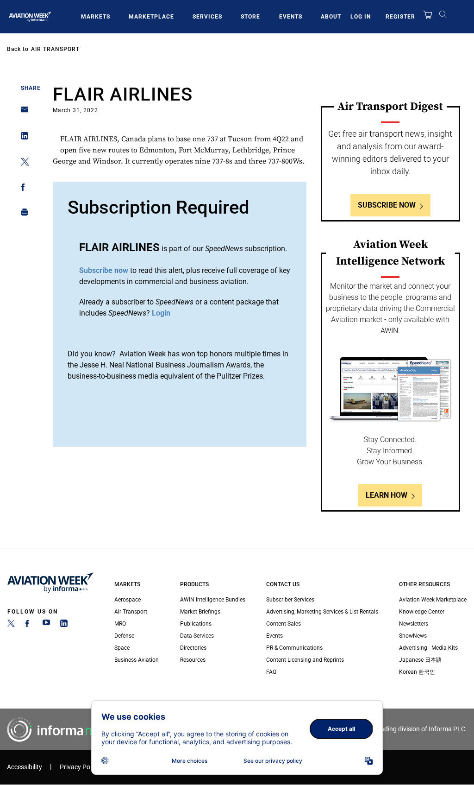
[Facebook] (28, 625)
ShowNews (413, 636)
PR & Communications (294, 648)
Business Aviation (136, 660)
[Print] (22, 214)
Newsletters (413, 623)
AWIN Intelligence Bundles (212, 599)
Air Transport (55, 49)
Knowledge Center (421, 611)
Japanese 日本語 (420, 660)
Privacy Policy (80, 767)
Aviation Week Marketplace (433, 599)
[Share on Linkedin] (22, 138)
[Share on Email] (22, 112)
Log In (360, 16)
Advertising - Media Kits (428, 648)
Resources (193, 660)
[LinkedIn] (64, 625)
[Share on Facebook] (22, 189)
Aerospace (127, 599)
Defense (124, 636)
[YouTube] (46, 625)
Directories (193, 648)
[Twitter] (11, 625)
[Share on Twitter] (22, 163)
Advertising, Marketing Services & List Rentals (322, 611)
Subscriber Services (290, 599)
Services (207, 16)
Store (250, 16)
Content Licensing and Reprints (305, 660)
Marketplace (151, 16)
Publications (196, 623)
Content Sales (283, 623)
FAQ (271, 672)
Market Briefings (200, 611)
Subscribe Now (387, 205)
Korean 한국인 (417, 672)
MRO (120, 623)
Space (122, 648)
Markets (95, 16)
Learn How (386, 495)
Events (290, 16)
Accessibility (24, 767)
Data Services (197, 636)
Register (400, 16)
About (331, 16)
